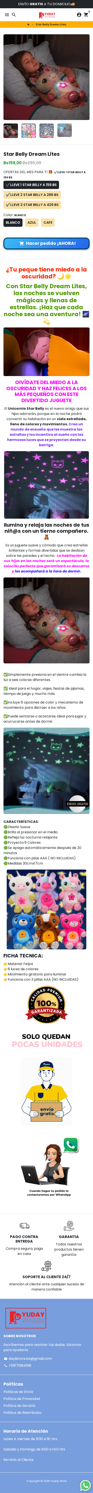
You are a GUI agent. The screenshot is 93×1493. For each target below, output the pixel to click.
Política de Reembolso (22, 1412)
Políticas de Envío (18, 1391)
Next (85, 77)
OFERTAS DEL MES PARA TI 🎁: (44, 174)
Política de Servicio (19, 1405)
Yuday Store (59, 1481)
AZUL (31, 222)
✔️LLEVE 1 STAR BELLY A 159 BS (31, 184)
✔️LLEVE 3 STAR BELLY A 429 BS (32, 204)
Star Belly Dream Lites (51, 24)
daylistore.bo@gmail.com (28, 1358)
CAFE (47, 222)
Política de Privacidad (21, 1398)
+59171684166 (17, 1365)
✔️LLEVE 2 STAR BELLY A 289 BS (32, 194)
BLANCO (13, 222)
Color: (14, 214)
